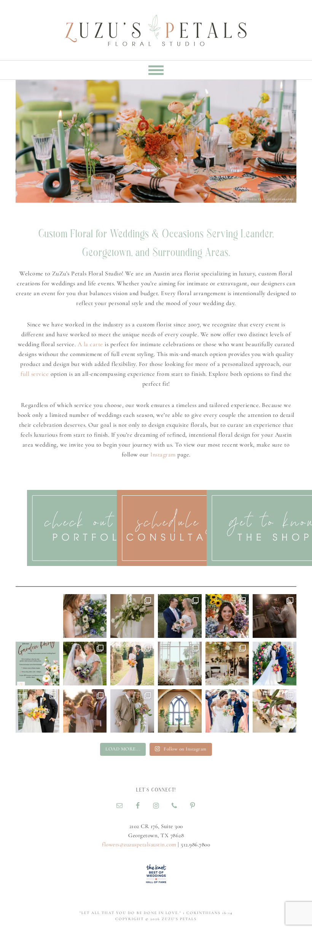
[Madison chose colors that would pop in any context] (85, 616)
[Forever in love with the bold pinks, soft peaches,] (274, 663)
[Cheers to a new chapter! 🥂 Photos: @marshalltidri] (85, 711)
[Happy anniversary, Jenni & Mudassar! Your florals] (132, 663)
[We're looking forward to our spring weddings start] (37, 711)
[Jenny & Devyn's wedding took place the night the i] (274, 616)
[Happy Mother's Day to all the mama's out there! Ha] (85, 663)
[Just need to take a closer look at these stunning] (132, 616)
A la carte (90, 344)
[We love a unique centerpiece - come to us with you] (227, 663)
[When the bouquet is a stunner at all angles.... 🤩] (132, 711)
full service (35, 374)
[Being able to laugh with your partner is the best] (180, 616)
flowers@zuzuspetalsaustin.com (139, 844)
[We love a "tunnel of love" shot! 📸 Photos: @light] (227, 711)
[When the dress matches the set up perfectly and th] (180, 663)
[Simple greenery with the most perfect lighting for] (180, 711)
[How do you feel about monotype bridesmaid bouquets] (227, 616)
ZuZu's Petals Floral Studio (156, 27)
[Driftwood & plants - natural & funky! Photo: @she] (274, 711)
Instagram (163, 454)
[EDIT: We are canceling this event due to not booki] (37, 663)
